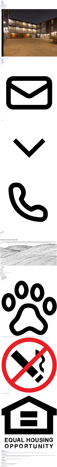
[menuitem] (29, 1)
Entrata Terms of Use (4, 465)
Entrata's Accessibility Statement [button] (5, 451)
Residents (3, 61)
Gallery (2, 60)
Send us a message (3, 462)
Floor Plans (3, 1)
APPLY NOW (3, 3)
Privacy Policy (3, 450)
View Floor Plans (3, 8)
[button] (29, 335)
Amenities (3, 2)
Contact (2, 4)
